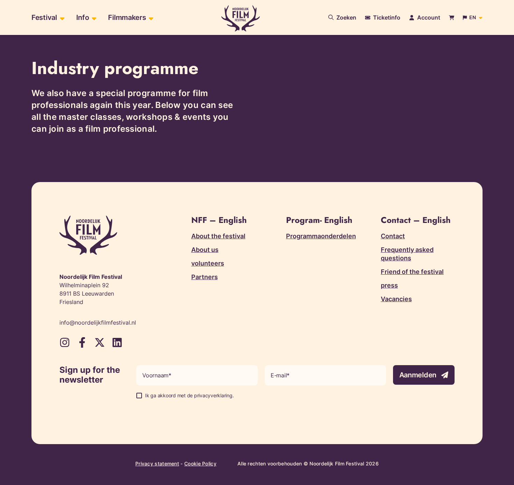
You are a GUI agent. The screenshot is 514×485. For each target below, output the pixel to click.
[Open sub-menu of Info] (93, 17)
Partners (204, 277)
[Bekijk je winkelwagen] (451, 17)
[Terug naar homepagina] (240, 18)
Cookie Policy (200, 463)
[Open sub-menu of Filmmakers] (150, 17)
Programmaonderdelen (321, 236)
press (389, 285)
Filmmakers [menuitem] (127, 17)
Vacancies (396, 299)
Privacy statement (157, 463)
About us (205, 249)
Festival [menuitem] (44, 17)
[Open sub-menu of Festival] (61, 17)
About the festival (218, 236)
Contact (393, 236)
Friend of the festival (412, 271)
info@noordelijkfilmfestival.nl (97, 322)
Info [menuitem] (82, 17)
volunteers (207, 263)
